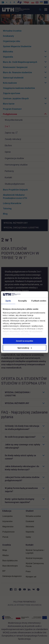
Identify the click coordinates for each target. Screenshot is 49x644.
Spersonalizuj (23, 348)
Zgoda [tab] (8, 301)
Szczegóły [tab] (22, 301)
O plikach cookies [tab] (38, 301)
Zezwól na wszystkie (24, 341)
